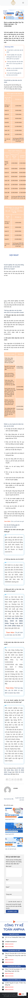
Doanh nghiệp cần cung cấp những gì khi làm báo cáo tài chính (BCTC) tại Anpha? (14, 57)
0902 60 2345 (21, 196)
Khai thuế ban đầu (8, 799)
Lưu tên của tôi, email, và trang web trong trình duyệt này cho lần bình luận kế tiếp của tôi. (14, 905)
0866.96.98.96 (9, 944)
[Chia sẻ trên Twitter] (12, 779)
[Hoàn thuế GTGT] (14, 828)
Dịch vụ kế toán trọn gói (17, 521)
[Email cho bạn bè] (15, 779)
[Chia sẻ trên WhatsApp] (7, 779)
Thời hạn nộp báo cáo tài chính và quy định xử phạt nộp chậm (14, 690)
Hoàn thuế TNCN (9, 819)
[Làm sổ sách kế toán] (14, 842)
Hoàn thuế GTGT (9, 834)
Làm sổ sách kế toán (10, 849)
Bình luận (9, 866)
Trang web (9, 894)
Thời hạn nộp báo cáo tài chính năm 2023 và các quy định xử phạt (14, 63)
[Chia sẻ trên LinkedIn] (21, 779)
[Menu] (23, 3)
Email (8, 887)
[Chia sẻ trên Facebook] (9, 779)
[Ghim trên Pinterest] (18, 779)
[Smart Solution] (13, 2)
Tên (7, 880)
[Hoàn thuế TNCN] (14, 813)
